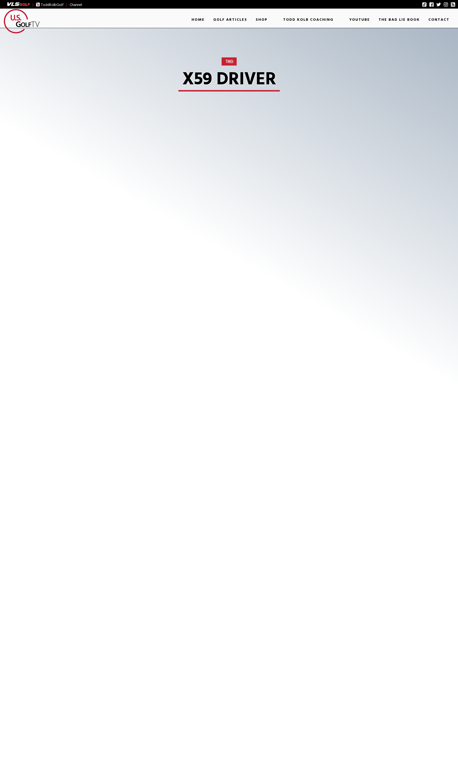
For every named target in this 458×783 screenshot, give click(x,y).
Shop (261, 19)
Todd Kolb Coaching (308, 19)
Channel (76, 4)
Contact (438, 19)
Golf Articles (230, 19)
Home (198, 19)
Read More (95, 413)
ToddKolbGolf (52, 4)
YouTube (359, 19)
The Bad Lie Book (399, 19)
